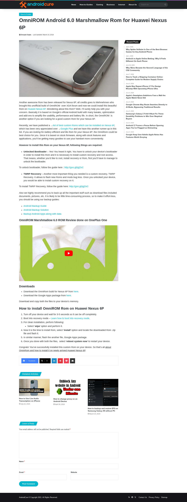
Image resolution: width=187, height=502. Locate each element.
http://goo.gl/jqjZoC (74, 167)
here (76, 291)
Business (111, 5)
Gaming (99, 5)
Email (22, 472)
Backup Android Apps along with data (42, 214)
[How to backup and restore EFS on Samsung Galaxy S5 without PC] (103, 392)
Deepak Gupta (26, 35)
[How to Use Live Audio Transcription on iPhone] (34, 387)
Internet (121, 5)
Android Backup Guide (35, 206)
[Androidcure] (36, 4)
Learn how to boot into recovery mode (70, 318)
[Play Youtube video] (68, 253)
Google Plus (67, 128)
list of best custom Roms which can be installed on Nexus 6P (83, 125)
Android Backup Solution (36, 210)
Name (22, 461)
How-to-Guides (86, 5)
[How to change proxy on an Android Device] (68, 387)
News (73, 5)
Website (74, 472)
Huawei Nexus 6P (37, 109)
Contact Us (143, 497)
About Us (133, 5)
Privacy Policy (154, 497)
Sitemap (164, 497)
